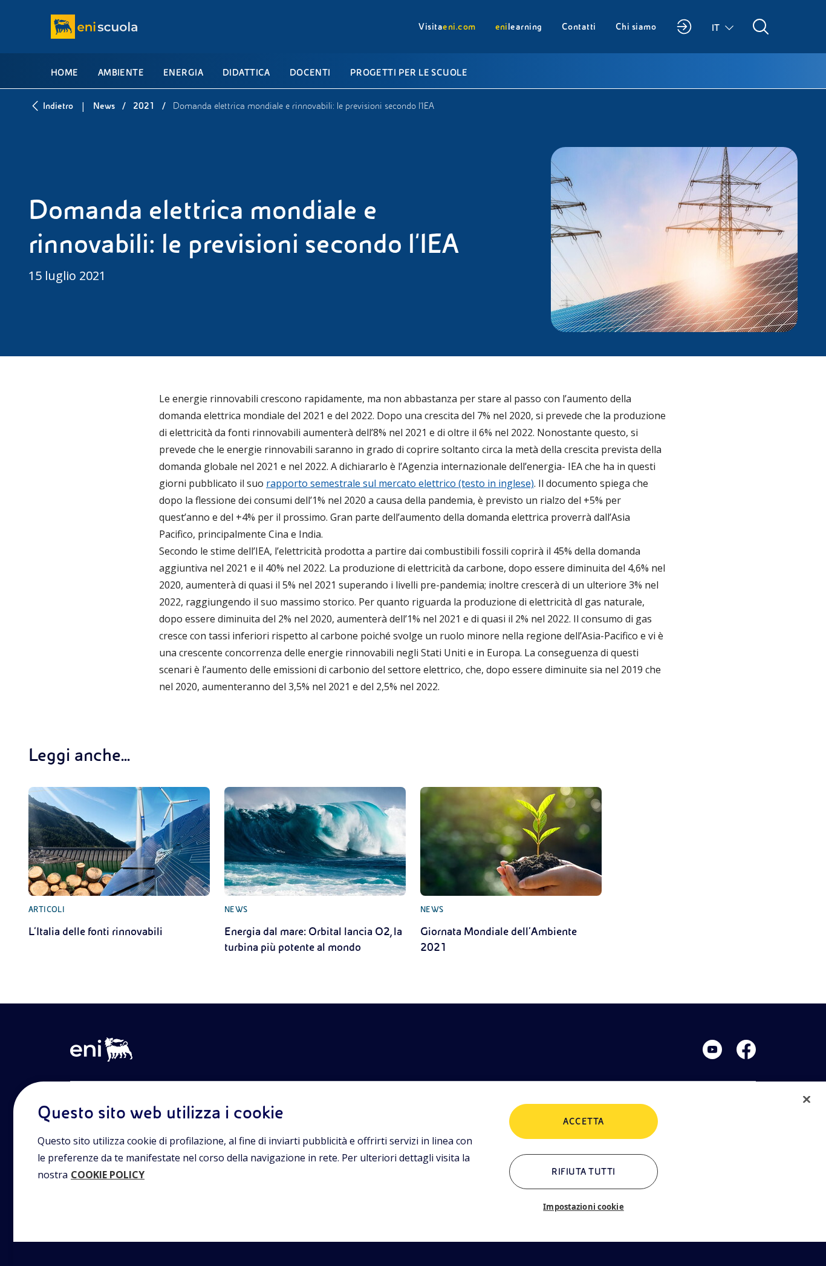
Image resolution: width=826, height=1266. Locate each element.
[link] (119, 863)
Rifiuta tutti (583, 1171)
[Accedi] (684, 26)
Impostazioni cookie (583, 1206)
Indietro (58, 106)
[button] (723, 27)
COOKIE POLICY (108, 1174)
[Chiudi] (806, 1099)
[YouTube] (712, 1049)
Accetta (583, 1121)
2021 (144, 106)
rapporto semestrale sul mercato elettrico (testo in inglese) (400, 483)
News (104, 106)
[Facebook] (746, 1049)
